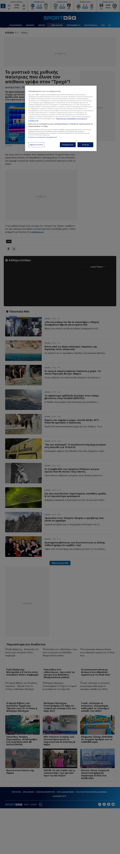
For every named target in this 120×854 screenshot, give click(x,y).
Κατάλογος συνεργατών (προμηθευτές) (42, 137)
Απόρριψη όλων (68, 145)
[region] (61, 118)
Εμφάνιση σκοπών (36, 145)
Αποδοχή (85, 145)
